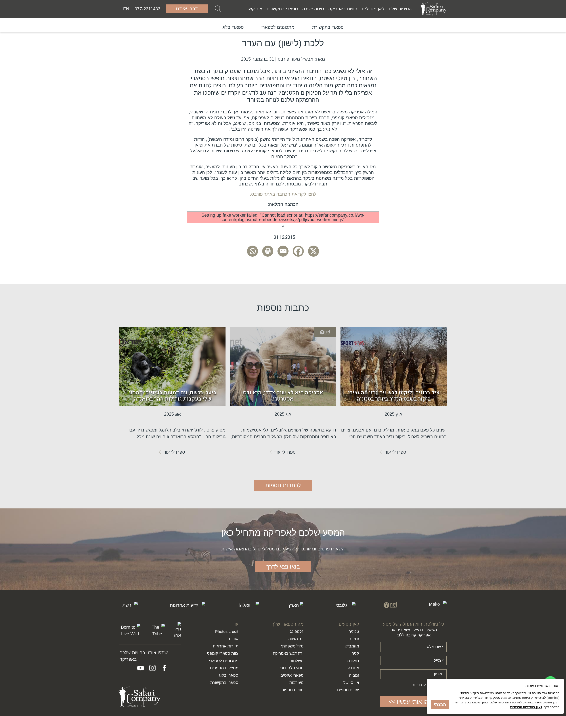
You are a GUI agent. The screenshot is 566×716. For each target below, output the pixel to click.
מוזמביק (352, 646)
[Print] (267, 251)
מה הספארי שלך (288, 624)
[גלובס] (344, 605)
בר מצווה (296, 639)
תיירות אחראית (225, 646)
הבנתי (440, 704)
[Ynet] (390, 605)
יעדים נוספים (348, 690)
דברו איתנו (187, 8)
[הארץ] (295, 605)
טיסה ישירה (313, 8)
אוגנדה (353, 668)
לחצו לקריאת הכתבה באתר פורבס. (283, 194)
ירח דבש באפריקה (288, 653)
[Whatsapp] (252, 251)
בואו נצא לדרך (283, 566)
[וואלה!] (246, 605)
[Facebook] (298, 251)
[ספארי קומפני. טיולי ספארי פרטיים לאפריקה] (434, 8)
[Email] (283, 251)
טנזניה (353, 631)
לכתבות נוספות (283, 485)
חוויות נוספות (292, 690)
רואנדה (353, 661)
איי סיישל (351, 682)
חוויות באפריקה (342, 8)
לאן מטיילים (373, 8)
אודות (233, 639)
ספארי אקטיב (292, 675)
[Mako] (436, 605)
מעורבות (296, 682)
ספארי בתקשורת (282, 8)
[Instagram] (152, 668)
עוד (235, 624)
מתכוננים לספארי (277, 27)
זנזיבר (354, 639)
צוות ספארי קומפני (222, 653)
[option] (328, 27)
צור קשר (254, 8)
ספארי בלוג (233, 27)
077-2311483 (147, 8)
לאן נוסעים (349, 624)
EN (126, 8)
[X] (313, 251)
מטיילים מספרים (224, 668)
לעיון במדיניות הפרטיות (526, 707)
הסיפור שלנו (400, 8)
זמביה (354, 675)
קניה (355, 653)
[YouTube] (140, 668)
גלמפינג (297, 631)
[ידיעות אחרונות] (185, 605)
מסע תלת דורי (292, 668)
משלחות (296, 661)
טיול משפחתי (292, 646)
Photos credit (226, 631)
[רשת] (128, 605)
